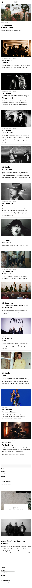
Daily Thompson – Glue (16, 509)
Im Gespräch (5, 516)
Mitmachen (3, 479)
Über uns (3, 476)
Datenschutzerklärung (6, 484)
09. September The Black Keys (7, 26)
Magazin (3, 471)
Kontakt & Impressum (6, 481)
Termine (6, 22)
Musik (2, 22)
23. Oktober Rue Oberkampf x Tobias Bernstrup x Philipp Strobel (15, 96)
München (8, 538)
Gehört (3, 488)
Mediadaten (4, 473)
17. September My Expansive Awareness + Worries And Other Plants (15, 305)
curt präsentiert (5, 58)
